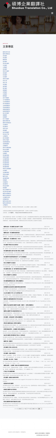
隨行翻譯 (5, 88)
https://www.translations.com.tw (23, 212)
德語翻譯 (5, 187)
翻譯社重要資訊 (6, 54)
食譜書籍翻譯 (6, 143)
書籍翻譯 (5, 90)
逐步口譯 (5, 82)
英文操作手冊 (6, 134)
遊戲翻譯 (5, 115)
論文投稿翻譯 (6, 132)
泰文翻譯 (5, 84)
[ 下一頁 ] (29, 408)
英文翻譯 (5, 57)
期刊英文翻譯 (6, 63)
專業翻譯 (5, 180)
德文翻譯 (5, 69)
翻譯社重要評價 (6, 121)
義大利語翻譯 (6, 138)
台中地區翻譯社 (6, 99)
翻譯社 (12, 212)
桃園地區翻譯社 (6, 109)
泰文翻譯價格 (6, 164)
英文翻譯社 (5, 126)
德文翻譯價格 (6, 161)
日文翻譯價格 (6, 151)
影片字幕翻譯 (6, 119)
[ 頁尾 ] (33, 408)
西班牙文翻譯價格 (7, 147)
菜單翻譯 (5, 92)
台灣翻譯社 (5, 205)
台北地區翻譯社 (6, 101)
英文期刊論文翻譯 (7, 191)
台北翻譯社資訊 (6, 197)
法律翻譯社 (5, 145)
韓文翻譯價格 (6, 163)
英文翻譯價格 (6, 155)
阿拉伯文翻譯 (6, 149)
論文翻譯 (5, 61)
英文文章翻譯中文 (7, 189)
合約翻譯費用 (6, 172)
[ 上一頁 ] (24, 408)
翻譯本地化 (5, 176)
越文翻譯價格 (6, 178)
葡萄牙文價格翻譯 (7, 168)
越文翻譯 (5, 86)
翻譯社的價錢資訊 (7, 193)
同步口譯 (5, 80)
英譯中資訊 (5, 128)
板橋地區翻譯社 (6, 111)
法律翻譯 (5, 94)
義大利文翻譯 (6, 113)
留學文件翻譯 (6, 140)
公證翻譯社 (5, 136)
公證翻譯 (5, 67)
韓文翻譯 (5, 75)
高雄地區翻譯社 (6, 107)
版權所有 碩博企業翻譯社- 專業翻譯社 (42, 433)
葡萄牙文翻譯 (6, 78)
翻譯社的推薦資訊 (7, 122)
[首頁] (28, 5)
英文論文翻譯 (6, 186)
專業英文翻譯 (6, 157)
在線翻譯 (5, 153)
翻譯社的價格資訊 (7, 195)
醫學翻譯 (5, 96)
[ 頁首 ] (20, 408)
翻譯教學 (5, 59)
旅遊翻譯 (5, 117)
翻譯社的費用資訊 (7, 203)
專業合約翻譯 (6, 174)
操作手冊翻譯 (6, 98)
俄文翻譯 (5, 73)
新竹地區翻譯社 (6, 103)
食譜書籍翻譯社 (6, 142)
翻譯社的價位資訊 (7, 201)
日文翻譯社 (5, 124)
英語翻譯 (5, 130)
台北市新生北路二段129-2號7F (42, 435)
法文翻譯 (5, 77)
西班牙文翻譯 (6, 71)
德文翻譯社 (5, 184)
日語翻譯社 (5, 182)
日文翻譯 (5, 65)
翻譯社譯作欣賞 (6, 52)
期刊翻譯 (5, 55)
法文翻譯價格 (6, 159)
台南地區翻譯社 (6, 105)
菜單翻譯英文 (6, 199)
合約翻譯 (5, 170)
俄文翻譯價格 (6, 166)
